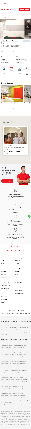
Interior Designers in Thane (18, 393)
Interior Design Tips (19, 296)
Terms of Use (17, 271)
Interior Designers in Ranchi (6, 388)
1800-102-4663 (21, 310)
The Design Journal (5, 266)
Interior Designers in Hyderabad (7, 361)
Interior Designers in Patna (18, 384)
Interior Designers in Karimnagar (7, 365)
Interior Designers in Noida (20, 381)
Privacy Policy (4, 271)
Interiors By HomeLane (19, 293)
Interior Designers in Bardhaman (22, 342)
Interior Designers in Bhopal (18, 347)
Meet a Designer (7, 181)
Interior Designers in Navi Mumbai (7, 379)
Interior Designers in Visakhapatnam (8, 404)
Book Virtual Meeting (5, 288)
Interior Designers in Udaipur (21, 400)
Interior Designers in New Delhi (22, 379)
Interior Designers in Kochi (20, 365)
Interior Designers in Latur (19, 368)
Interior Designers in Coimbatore (7, 354)
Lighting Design (4, 334)
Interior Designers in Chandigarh (7, 352)
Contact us (17, 266)
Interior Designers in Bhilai (6, 347)
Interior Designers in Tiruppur (6, 397)
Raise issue (17, 260)
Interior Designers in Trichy (19, 397)
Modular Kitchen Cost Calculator (7, 291)
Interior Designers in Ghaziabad (20, 356)
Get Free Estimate (24, 9)
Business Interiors (5, 299)
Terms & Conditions (19, 274)
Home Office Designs (5, 332)
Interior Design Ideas (19, 290)
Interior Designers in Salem (18, 388)
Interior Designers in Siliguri (19, 390)
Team (2, 260)
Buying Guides (18, 284)
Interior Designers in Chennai (21, 352)
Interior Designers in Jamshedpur (19, 363)
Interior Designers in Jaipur (6, 363)
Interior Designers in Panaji (6, 384)
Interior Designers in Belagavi (6, 345)
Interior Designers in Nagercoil (20, 375)
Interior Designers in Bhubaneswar (7, 349)
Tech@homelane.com (5, 285)
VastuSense (3, 293)
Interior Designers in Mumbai (20, 372)
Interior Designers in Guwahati (20, 358)
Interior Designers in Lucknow (7, 370)
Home (2, 17)
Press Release (4, 277)
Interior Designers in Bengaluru (20, 345)
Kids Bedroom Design (24, 327)
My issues (17, 263)
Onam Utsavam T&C (5, 282)
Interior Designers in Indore (20, 361)
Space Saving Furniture (5, 329)
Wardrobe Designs (4, 327)
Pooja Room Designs (15, 329)
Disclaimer (3, 302)
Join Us (2, 263)
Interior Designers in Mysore (6, 375)
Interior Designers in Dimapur (6, 356)
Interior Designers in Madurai (20, 370)
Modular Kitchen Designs (16, 325)
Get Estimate (3, 268)
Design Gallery (8, 17)
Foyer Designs (23, 332)
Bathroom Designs (14, 332)
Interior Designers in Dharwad (21, 354)
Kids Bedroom (4, 296)
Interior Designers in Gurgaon (7, 358)
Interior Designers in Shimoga (6, 390)
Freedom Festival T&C (5, 279)
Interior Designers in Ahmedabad (7, 342)
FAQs (16, 277)
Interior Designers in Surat (6, 393)
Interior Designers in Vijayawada (7, 402)
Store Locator (19, 3)
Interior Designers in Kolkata (6, 368)
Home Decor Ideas (18, 287)
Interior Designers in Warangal (22, 404)
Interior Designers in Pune (6, 386)
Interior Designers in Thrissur (6, 395)
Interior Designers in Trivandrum (7, 400)
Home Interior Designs (5, 325)
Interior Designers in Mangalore (7, 372)
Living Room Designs (14, 327)
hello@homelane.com (11, 310)
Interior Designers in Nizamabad (7, 381)
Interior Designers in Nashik (19, 377)
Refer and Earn (4, 274)
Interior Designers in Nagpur (6, 377)
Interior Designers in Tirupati (19, 395)
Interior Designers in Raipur (18, 386)
